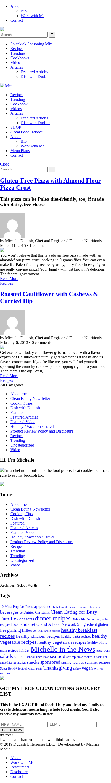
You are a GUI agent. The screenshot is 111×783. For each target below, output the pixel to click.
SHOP (15, 127)
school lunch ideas (38, 657)
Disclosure (19, 772)
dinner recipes (52, 618)
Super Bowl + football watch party (21, 668)
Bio (24, 11)
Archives (7, 585)
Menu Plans (20, 150)
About (15, 6)
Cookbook (19, 104)
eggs (100, 619)
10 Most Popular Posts (16, 607)
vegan (87, 668)
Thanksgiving (57, 668)
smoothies (6, 662)
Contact (16, 20)
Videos (16, 108)
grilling (14, 630)
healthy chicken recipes (38, 636)
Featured (17, 412)
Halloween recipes (49, 630)
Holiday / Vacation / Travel (32, 426)
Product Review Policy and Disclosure (41, 431)
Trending (17, 53)
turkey (77, 668)
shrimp (71, 657)
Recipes (16, 48)
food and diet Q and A (31, 624)
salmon (20, 656)
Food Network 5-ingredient (74, 624)
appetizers (44, 606)
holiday (24, 650)
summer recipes (97, 662)
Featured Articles (34, 72)
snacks (19, 662)
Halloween (29, 631)
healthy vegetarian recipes (61, 642)
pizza (99, 650)
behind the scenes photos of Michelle (78, 607)
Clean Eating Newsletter (30, 398)
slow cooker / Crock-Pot (92, 657)
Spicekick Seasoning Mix (31, 44)
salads (6, 656)
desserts (26, 618)
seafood (57, 656)
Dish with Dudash (35, 76)
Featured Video (22, 422)
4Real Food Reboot (26, 132)
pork (107, 650)
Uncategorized (22, 445)
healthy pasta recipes (76, 636)
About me (18, 394)
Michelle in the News (63, 649)
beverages (9, 612)
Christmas (42, 612)
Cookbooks (19, 58)
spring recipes (72, 662)
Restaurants (19, 767)
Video (15, 62)
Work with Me (32, 15)
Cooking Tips (21, 403)
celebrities (27, 612)
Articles (16, 67)
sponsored (50, 662)
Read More (9, 278)
